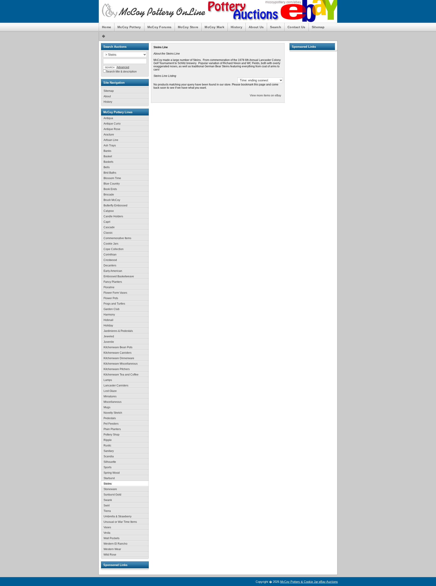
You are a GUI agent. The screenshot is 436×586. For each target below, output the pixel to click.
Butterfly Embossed (115, 205)
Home (106, 27)
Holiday (108, 325)
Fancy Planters (113, 281)
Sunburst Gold (112, 494)
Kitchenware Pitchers (117, 369)
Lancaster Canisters (116, 385)
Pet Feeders (111, 423)
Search (275, 27)
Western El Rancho (115, 543)
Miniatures (110, 396)
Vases (107, 527)
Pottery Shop (111, 434)
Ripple (108, 440)
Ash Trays (110, 145)
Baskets (108, 161)
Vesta (107, 532)
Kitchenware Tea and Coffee (121, 374)
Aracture (109, 134)
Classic (108, 232)
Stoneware (110, 489)
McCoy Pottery (129, 27)
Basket (108, 156)
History (236, 27)
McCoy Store (188, 27)
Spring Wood (112, 472)
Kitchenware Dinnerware (119, 358)
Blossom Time (112, 178)
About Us (256, 27)
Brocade (109, 194)
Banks (107, 151)
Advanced (123, 67)
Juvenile (109, 341)
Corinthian (110, 254)
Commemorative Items (117, 238)
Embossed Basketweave (119, 276)
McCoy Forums (159, 27)
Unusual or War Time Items (120, 521)
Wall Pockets (111, 538)
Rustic (107, 445)
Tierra (107, 511)
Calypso (109, 211)
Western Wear (112, 549)
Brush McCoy (112, 200)
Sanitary (109, 451)
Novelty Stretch (113, 412)
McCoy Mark (214, 27)
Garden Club (111, 309)
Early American (113, 271)
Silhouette (110, 461)
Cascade (109, 227)
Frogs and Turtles (114, 303)
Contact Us (296, 27)
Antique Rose (112, 129)
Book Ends (110, 189)
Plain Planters (112, 429)
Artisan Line (111, 140)
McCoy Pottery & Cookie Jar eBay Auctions (309, 581)
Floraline (109, 287)
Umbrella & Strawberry (117, 516)
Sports (107, 467)
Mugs (107, 407)
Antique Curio (112, 123)
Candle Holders (113, 216)
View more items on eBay (265, 95)
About (107, 96)
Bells (107, 167)
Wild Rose (110, 554)
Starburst (109, 478)
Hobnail (108, 320)
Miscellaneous (112, 401)
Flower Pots (111, 298)
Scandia (109, 456)
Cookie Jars (111, 243)
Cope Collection (114, 249)
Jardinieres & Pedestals (118, 331)
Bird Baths (110, 172)
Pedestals (110, 418)
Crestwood (110, 260)
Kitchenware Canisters (117, 352)
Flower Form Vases (115, 292)
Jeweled (109, 336)
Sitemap (318, 27)
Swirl (107, 505)
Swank (108, 500)
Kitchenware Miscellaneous (121, 363)
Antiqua (108, 118)
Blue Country (112, 183)
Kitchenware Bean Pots (118, 347)
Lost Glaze (110, 391)
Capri (107, 221)
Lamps (108, 380)
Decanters (110, 265)
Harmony (109, 314)
